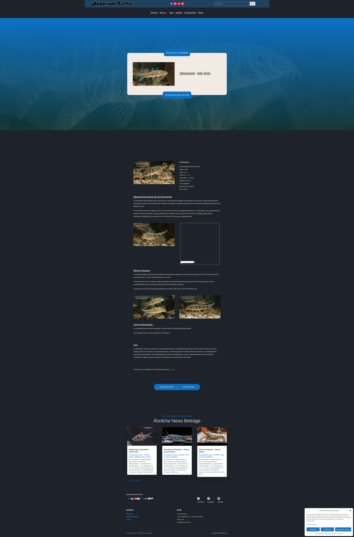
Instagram (210, 502)
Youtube (220, 502)
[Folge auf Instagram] (175, 3)
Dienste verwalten (312, 524)
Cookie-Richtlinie (319, 533)
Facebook (200, 502)
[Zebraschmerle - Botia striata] (154, 183)
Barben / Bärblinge (135, 457)
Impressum (340, 533)
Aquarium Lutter (174, 95)
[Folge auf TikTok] (182, 3)
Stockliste (179, 13)
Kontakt (200, 13)
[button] (350, 511)
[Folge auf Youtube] (178, 3)
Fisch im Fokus (172, 53)
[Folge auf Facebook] (171, 3)
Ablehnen (327, 529)
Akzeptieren (313, 529)
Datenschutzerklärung (330, 533)
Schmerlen (183, 53)
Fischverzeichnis (190, 13)
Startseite (154, 13)
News (171, 13)
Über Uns (163, 13)
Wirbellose (174, 457)
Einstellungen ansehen (343, 529)
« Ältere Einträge (134, 481)
